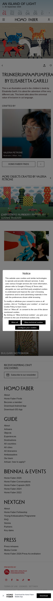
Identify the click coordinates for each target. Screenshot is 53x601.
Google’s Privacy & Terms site (30, 286)
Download (44, 596)
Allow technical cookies (33, 322)
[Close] (3, 595)
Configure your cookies (27, 328)
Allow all (14, 322)
